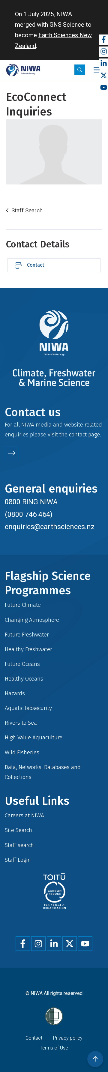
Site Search (18, 830)
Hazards (15, 693)
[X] (103, 75)
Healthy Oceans (24, 678)
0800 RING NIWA (31, 502)
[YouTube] (103, 87)
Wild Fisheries (22, 752)
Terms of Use (54, 1048)
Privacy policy (67, 1038)
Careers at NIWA (24, 815)
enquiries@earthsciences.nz (49, 527)
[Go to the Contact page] (11, 453)
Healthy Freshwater (28, 649)
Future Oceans (22, 663)
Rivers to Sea (21, 722)
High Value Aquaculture (33, 737)
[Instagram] (103, 51)
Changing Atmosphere (32, 619)
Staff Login (18, 859)
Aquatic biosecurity (28, 708)
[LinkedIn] (103, 63)
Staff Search (27, 210)
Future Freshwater (27, 634)
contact (78, 434)
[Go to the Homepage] (23, 70)
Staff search (19, 845)
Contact (35, 265)
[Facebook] (103, 39)
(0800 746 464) (28, 514)
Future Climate (23, 604)
